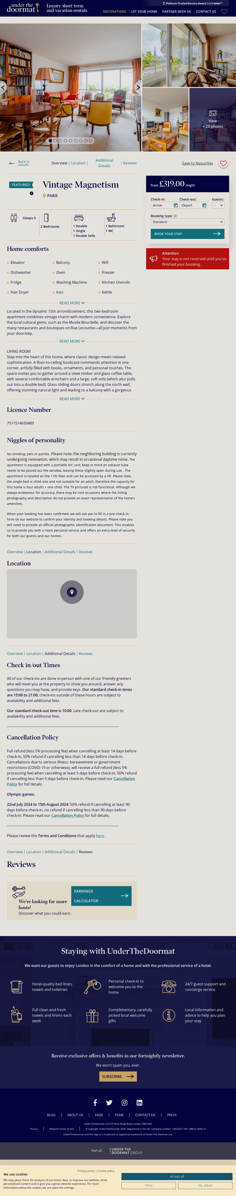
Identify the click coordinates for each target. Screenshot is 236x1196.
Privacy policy (86, 1171)
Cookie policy (106, 1171)
